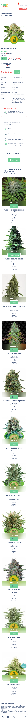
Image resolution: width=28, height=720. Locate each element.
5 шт (11, 58)
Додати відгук (15, 160)
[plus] (12, 66)
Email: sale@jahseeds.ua (7, 703)
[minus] (3, 66)
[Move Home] (3, 717)
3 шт (4, 58)
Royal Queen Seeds (17, 77)
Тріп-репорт (17, 153)
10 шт (18, 58)
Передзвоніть (23, 8)
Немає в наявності (15, 255)
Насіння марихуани (6, 13)
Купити (17, 72)
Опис (8, 153)
